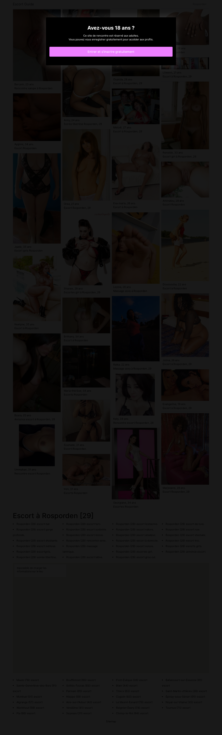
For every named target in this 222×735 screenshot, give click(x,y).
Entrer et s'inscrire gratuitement (111, 52)
